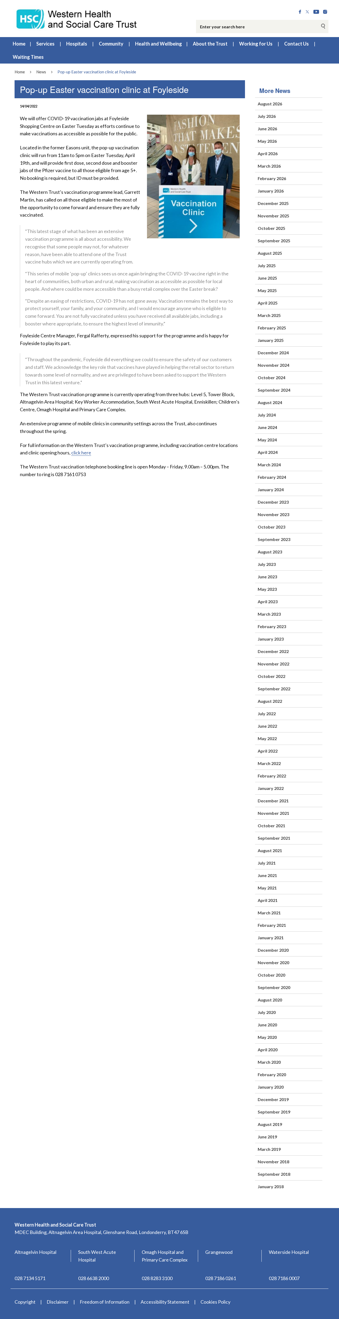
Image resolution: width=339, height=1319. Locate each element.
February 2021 (272, 925)
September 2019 (274, 1111)
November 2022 (273, 663)
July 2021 (267, 862)
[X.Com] (307, 12)
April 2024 (268, 452)
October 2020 (271, 974)
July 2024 (267, 414)
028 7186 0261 (220, 1278)
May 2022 (267, 738)
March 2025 (269, 315)
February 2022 (272, 775)
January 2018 (271, 1186)
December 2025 (273, 203)
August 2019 (270, 1124)
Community (111, 44)
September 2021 (274, 837)
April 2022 (268, 750)
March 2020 (269, 1062)
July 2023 (267, 564)
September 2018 (274, 1174)
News (41, 71)
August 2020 (270, 999)
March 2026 (269, 165)
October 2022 (271, 676)
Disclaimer (58, 1302)
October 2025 (271, 228)
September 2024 (274, 389)
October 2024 (271, 377)
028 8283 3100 (157, 1278)
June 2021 (267, 875)
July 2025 (267, 265)
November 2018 (273, 1161)
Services (45, 44)
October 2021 (271, 825)
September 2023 (274, 539)
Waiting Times (28, 57)
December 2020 (273, 950)
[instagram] (325, 12)
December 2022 (273, 651)
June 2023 (267, 576)
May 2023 (267, 589)
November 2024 (273, 365)
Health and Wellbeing (158, 44)
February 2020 (272, 1074)
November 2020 (273, 962)
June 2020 (267, 1024)
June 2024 (267, 427)
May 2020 (267, 1037)
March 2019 (269, 1149)
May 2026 (267, 141)
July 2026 (267, 116)
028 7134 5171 (30, 1278)
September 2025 (274, 240)
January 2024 (271, 489)
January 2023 (271, 638)
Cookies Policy (215, 1302)
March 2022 (269, 763)
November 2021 (273, 813)
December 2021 (273, 800)
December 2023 (273, 501)
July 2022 (267, 713)
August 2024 (270, 402)
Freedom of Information (105, 1302)
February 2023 (272, 626)
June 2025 (267, 277)
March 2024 (269, 464)
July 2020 (267, 1012)
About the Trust (210, 44)
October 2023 (271, 526)
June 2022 (267, 725)
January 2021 (271, 937)
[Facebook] (300, 12)
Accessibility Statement (165, 1302)
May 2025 (267, 290)
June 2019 (267, 1136)
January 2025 (271, 340)
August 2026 (270, 103)
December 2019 (273, 1099)
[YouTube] (316, 12)
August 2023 (270, 551)
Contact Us (296, 44)
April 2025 (268, 302)
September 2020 (274, 987)
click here (81, 452)
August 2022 (270, 701)
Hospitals (76, 44)
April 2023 (268, 601)
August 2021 (270, 850)
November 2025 (273, 215)
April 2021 (268, 900)
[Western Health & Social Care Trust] (76, 18)
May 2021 (267, 887)
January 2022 (271, 788)
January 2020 (271, 1086)
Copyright (25, 1302)
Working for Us (256, 44)
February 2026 (272, 178)
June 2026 (267, 128)
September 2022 (274, 688)
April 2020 (268, 1049)
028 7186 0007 (284, 1278)
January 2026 (271, 190)
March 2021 (269, 912)
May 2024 (267, 439)
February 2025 (272, 327)
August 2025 (270, 253)
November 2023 (273, 514)
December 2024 (273, 352)
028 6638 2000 (93, 1278)
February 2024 (272, 477)
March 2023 (269, 613)
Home (19, 44)
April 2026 (268, 153)
